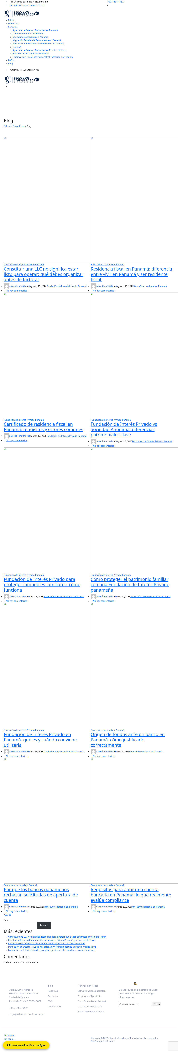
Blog (10, 63)
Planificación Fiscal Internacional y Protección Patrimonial (43, 56)
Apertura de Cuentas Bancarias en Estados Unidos (39, 50)
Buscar (7, 920)
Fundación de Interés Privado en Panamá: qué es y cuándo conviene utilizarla (40, 739)
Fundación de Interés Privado (28, 33)
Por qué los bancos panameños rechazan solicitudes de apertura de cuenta (41, 894)
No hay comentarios (16, 290)
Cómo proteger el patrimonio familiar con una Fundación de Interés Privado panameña (130, 584)
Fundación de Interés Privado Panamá (24, 264)
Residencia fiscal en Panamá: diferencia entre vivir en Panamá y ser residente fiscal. (131, 274)
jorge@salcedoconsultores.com (26, 5)
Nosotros (13, 23)
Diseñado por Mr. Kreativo (102, 1041)
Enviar (157, 1004)
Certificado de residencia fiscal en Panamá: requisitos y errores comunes (43, 426)
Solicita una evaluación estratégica (26, 1045)
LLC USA (17, 46)
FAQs (11, 60)
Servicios (13, 26)
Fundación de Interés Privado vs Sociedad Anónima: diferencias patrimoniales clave (124, 429)
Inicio (11, 20)
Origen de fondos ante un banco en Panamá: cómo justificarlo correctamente (128, 739)
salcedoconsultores (19, 285)
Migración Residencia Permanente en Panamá (37, 40)
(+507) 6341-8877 (115, 1)
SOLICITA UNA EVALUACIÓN (24, 70)
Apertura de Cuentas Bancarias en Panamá (35, 30)
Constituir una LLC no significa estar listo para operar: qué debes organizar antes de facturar (43, 274)
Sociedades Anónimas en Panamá (30, 36)
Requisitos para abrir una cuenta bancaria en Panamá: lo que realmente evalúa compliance (131, 894)
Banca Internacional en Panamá (107, 264)
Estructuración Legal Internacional (31, 53)
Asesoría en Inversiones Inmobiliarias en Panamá (38, 43)
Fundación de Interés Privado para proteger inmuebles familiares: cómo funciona (42, 584)
